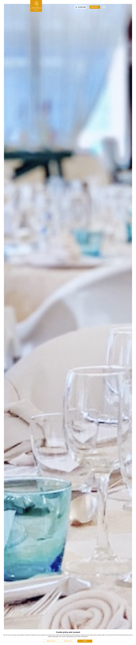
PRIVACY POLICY (51, 641)
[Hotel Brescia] (36, 6)
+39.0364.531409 (82, 7)
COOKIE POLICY (68, 641)
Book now (94, 7)
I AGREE (85, 641)
